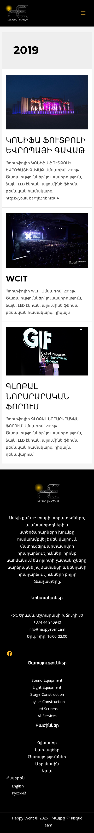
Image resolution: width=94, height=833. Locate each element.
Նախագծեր (47, 749)
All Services (47, 715)
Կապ (47, 770)
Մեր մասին (47, 763)
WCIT (17, 279)
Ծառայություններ (47, 756)
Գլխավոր (47, 742)
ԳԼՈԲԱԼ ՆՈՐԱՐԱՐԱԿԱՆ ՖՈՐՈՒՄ (37, 396)
